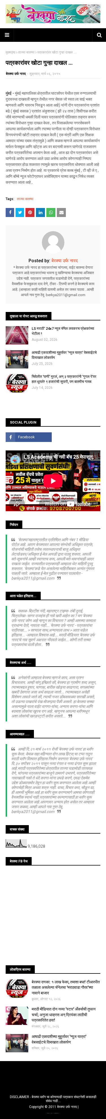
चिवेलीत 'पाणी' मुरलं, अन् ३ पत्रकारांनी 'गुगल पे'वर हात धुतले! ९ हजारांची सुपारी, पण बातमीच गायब (64, 379)
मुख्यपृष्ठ (10, 52)
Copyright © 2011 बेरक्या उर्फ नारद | (54, 1107)
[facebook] (29, 437)
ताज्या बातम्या (26, 52)
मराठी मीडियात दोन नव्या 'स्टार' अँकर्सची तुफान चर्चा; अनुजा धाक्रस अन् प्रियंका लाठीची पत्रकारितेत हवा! (64, 1014)
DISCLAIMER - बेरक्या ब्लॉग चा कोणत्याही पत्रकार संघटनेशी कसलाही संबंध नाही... (53, 1099)
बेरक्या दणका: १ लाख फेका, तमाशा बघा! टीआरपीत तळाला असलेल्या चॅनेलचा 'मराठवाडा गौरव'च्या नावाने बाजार (66, 987)
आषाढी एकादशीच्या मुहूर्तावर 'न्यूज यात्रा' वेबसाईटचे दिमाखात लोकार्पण (64, 355)
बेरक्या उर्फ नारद (16, 74)
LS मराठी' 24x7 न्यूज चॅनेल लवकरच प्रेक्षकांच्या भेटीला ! (63, 331)
